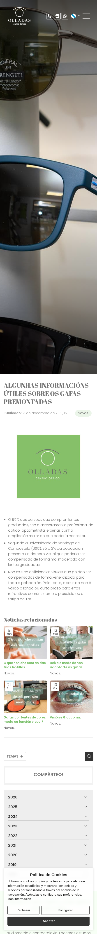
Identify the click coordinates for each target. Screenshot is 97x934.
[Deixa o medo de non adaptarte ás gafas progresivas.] (71, 642)
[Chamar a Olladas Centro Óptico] (49, 16)
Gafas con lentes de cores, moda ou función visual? (25, 719)
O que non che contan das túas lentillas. (25, 665)
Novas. (83, 413)
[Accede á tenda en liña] (57, 16)
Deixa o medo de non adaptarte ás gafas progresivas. (66, 665)
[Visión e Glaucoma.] (71, 697)
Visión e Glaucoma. (65, 717)
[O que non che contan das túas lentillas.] (25, 642)
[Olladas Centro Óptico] (19, 16)
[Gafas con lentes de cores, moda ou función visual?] (25, 697)
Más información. (19, 899)
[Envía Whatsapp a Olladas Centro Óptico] (65, 16)
